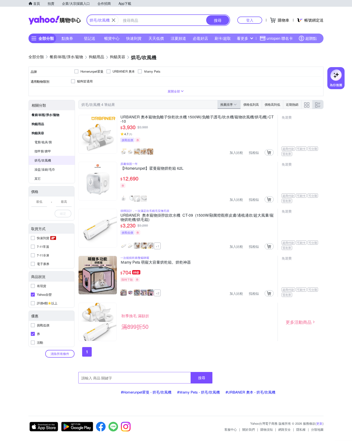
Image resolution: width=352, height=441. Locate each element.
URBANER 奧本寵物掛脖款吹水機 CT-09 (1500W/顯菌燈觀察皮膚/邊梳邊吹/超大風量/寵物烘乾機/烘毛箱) (197, 217)
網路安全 (284, 429)
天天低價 (156, 38)
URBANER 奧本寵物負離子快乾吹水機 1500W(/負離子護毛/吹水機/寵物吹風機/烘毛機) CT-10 (197, 119)
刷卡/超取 (223, 38)
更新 (319, 423)
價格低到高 (251, 104)
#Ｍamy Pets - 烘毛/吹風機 (198, 392)
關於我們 (248, 429)
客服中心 (230, 429)
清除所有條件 (60, 353)
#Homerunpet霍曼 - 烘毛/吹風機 (146, 392)
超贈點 (311, 38)
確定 (63, 213)
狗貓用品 (38, 124)
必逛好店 (200, 38)
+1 (157, 246)
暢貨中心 (111, 38)
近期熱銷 (292, 104)
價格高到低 (272, 104)
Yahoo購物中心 (54, 20)
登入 (249, 20)
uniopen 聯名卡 (280, 38)
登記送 (89, 38)
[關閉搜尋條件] (113, 20)
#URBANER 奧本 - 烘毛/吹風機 (250, 392)
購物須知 (266, 429)
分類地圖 (317, 429)
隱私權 (301, 429)
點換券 (67, 38)
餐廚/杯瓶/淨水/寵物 (45, 114)
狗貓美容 (38, 133)
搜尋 (201, 377)
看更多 (242, 38)
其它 (37, 178)
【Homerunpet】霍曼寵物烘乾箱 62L (151, 168)
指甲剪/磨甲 (42, 151)
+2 (157, 293)
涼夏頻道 (178, 38)
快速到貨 (134, 38)
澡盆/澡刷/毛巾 (44, 169)
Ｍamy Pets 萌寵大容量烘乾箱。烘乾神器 (155, 262)
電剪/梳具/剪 (43, 142)
